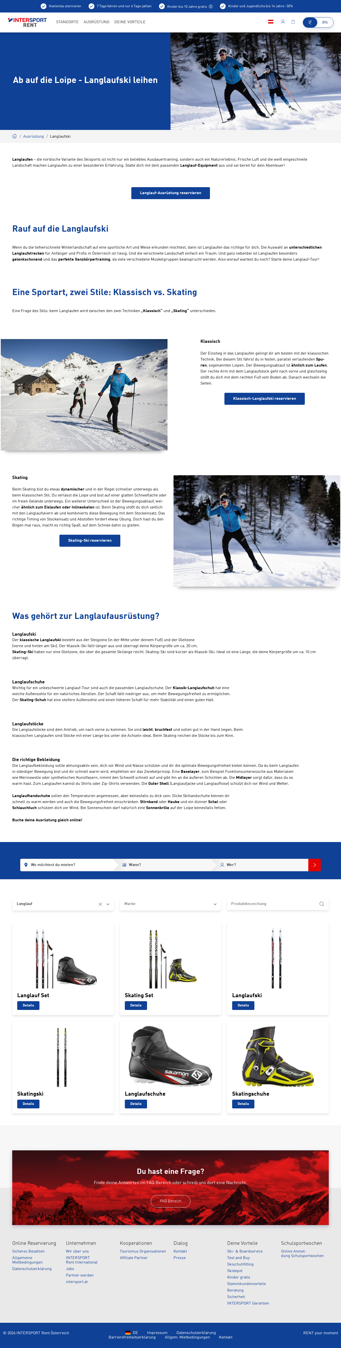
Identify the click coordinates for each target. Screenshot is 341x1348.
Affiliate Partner (134, 1258)
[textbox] (166, 904)
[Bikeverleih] (325, 22)
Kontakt (180, 1252)
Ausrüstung (33, 137)
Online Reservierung (34, 1243)
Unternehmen (81, 1243)
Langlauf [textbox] (24, 904)
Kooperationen (136, 1243)
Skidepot (234, 1271)
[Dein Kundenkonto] (283, 22)
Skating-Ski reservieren (90, 541)
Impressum (157, 1333)
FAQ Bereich (170, 1201)
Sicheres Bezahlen (28, 1252)
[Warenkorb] (293, 22)
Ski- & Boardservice (245, 1252)
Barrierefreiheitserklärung (132, 1338)
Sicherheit (236, 1297)
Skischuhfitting (240, 1265)
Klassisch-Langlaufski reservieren (264, 399)
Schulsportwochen (301, 1243)
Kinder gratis (238, 1278)
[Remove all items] (100, 904)
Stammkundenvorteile (246, 1284)
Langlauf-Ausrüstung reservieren (170, 193)
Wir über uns (77, 1252)
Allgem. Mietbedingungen (187, 1338)
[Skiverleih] (310, 22)
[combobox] (63, 904)
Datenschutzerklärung (32, 1269)
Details (28, 1005)
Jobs (70, 1269)
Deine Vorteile (242, 1243)
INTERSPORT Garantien (248, 1304)
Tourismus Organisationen (143, 1252)
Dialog (180, 1243)
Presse (179, 1258)
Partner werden (80, 1276)
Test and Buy (238, 1258)
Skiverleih (14, 135)
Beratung (235, 1291)
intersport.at (77, 1282)
